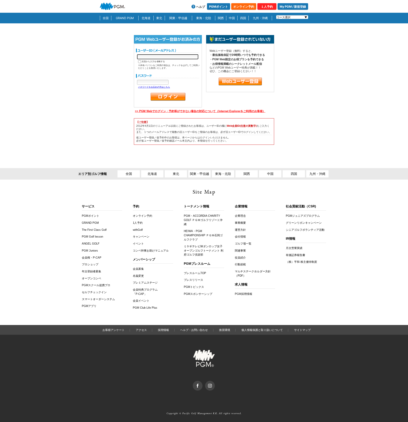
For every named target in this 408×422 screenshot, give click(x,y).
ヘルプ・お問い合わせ (194, 330)
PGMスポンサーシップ (198, 293)
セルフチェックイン (94, 292)
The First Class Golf (94, 229)
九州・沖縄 (260, 18)
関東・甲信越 (178, 18)
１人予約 (267, 6)
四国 (243, 18)
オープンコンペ (91, 278)
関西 (221, 18)
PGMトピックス (194, 286)
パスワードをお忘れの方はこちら (154, 87)
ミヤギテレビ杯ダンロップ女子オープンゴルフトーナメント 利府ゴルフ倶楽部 (203, 250)
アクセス (141, 330)
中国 (232, 18)
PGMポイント (218, 6)
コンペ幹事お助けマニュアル (151, 250)
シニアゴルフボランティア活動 (305, 229)
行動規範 (240, 264)
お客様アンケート (113, 330)
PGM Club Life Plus (145, 307)
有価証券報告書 (295, 255)
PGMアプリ (89, 306)
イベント (138, 243)
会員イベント (141, 300)
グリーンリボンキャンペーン (304, 222)
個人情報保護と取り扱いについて (262, 330)
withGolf (138, 229)
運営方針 (240, 229)
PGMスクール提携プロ (96, 285)
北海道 (146, 18)
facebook (202, 382)
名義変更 (138, 275)
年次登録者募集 (91, 271)
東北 (159, 18)
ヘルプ (200, 6)
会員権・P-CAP (91, 257)
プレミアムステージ (145, 282)
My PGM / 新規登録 (293, 6)
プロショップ (90, 264)
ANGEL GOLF (90, 243)
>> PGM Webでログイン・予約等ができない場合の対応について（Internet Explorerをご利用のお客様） (200, 111)
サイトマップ (302, 330)
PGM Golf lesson (92, 236)
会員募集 (138, 268)
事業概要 (240, 222)
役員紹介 (240, 257)
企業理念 (240, 215)
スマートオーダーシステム (98, 299)
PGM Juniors (90, 250)
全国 (106, 18)
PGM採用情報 (243, 293)
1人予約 (138, 222)
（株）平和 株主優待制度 (301, 261)
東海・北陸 (203, 18)
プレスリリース (193, 279)
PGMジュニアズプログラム (303, 215)
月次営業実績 (294, 248)
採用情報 (163, 330)
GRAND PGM (125, 18)
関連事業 (240, 250)
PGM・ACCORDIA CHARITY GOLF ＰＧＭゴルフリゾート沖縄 (203, 220)
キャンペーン (141, 236)
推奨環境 (224, 330)
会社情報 (240, 236)
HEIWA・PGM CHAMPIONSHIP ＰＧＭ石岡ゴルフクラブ (203, 235)
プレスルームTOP (195, 273)
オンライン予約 (243, 6)
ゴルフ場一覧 (243, 243)
